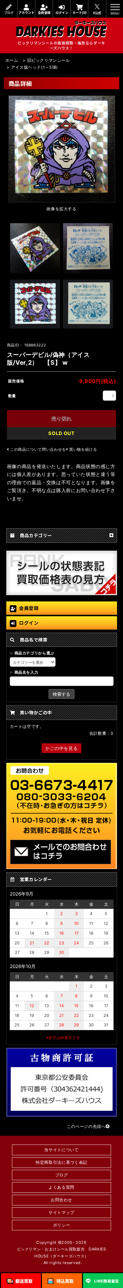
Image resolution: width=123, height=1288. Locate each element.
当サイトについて (61, 1149)
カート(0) (79, 12)
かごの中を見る (61, 748)
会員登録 (44, 12)
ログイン (62, 12)
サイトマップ (61, 1212)
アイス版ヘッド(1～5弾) (34, 67)
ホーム (11, 60)
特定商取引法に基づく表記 (61, 1162)
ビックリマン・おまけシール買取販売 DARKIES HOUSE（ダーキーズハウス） (61, 1252)
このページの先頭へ (86, 1126)
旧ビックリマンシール (48, 60)
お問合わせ (61, 1200)
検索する (61, 694)
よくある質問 (61, 1187)
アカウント (26, 12)
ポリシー (61, 1225)
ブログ (9, 12)
